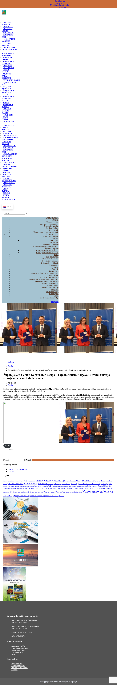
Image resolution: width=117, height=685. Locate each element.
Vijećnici (7, 66)
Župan (6, 103)
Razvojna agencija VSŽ (43, 486)
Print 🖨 (7, 445)
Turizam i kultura (7, 176)
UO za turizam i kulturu (92, 488)
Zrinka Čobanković (53, 496)
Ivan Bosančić (30, 483)
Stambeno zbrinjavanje (19, 648)
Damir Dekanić (15, 481)
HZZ (13, 654)
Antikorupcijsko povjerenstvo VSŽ (11, 82)
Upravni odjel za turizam (36, 492)
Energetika (9, 183)
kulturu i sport (57, 484)
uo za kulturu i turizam (32, 488)
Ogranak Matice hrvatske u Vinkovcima (88, 484)
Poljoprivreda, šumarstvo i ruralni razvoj (10, 141)
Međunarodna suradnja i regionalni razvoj (9, 157)
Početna (11, 362)
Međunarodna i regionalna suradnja (9, 52)
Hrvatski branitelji (7, 186)
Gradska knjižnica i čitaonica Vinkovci (69, 481)
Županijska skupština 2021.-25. (8, 99)
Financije (7, 133)
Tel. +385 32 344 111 (19, 628)
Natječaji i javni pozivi (7, 117)
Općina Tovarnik (13, 486)
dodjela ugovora (32, 481)
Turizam (19, 488)
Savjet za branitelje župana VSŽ (75, 486)
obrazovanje (74, 484)
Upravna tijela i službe (6, 111)
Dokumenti (8, 68)
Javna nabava (5, 128)
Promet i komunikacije (9, 180)
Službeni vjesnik (17, 652)
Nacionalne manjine (8, 40)
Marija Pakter (66, 484)
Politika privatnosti (18, 666)
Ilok (10, 484)
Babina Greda (7, 481)
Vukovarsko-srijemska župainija (72, 492)
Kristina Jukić (49, 484)
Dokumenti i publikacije (49, 263)
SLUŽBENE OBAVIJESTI (18, 469)
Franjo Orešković (46, 480)
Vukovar (58, 492)
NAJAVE (11, 471)
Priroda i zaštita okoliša (7, 170)
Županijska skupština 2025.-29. (8, 92)
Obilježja (8, 27)
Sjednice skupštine (6, 87)
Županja (61, 496)
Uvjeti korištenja (17, 664)
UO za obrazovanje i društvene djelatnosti (57, 488)
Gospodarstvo (10, 135)
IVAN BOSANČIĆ (17, 484)
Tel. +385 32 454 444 (19, 622)
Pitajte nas (54, 302)
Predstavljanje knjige (23, 486)
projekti (32, 486)
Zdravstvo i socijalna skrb (7, 35)
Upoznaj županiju (6, 24)
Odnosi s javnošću (18, 646)
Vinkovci (46, 492)
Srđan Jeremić (92, 486)
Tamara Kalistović (104, 486)
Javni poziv (42, 484)
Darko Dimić (23, 481)
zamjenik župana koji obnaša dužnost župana (31, 496)
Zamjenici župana (7, 106)
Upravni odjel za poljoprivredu (21, 492)
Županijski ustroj (7, 58)
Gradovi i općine (7, 30)
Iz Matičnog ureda (18, 650)
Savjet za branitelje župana (59, 486)
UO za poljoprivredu (77, 488)
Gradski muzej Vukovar (91, 481)
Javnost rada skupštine (50, 244)
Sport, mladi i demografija (49, 298)
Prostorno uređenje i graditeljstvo (9, 164)
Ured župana (5, 190)
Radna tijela (5, 71)
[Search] (26, 213)
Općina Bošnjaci (103, 484)
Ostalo (6, 193)
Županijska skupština (8, 63)
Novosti (7, 131)
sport (85, 486)
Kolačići (14, 670)
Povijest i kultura (7, 44)
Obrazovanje (9, 47)
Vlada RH (52, 492)
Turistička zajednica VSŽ (10, 488)
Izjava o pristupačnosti (19, 668)
